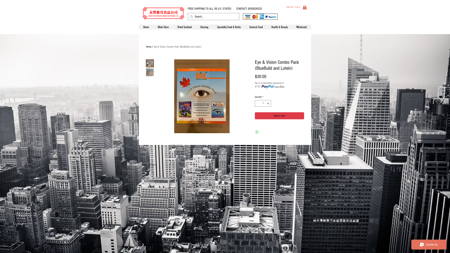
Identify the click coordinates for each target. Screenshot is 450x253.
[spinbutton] (263, 103)
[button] (305, 7)
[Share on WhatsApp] (257, 132)
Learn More (279, 86)
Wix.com (246, 154)
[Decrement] (257, 103)
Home (148, 46)
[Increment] (268, 103)
